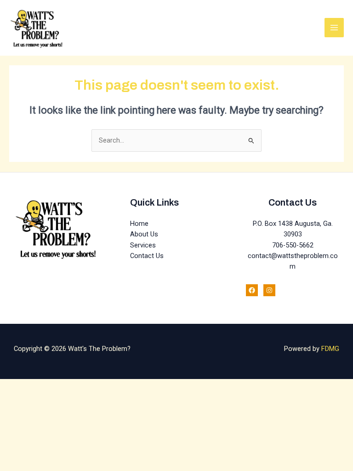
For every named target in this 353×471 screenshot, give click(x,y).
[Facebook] (252, 290)
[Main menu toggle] (334, 27)
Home (139, 223)
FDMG (330, 349)
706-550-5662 (292, 245)
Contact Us (147, 256)
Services (143, 245)
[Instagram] (269, 290)
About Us (144, 234)
